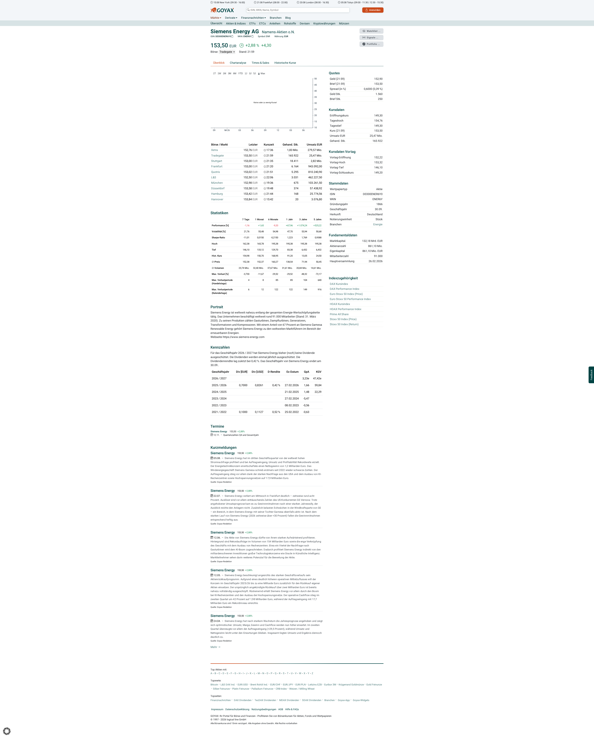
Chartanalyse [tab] (238, 62)
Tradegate (217, 155)
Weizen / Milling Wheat (301, 688)
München (217, 182)
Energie (378, 224)
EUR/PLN (300, 684)
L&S (213, 177)
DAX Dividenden (243, 700)
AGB (280, 709)
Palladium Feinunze (262, 688)
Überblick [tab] (219, 62)
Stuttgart (216, 161)
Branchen (276, 17)
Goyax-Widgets (361, 700)
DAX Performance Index (344, 289)
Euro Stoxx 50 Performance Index (350, 299)
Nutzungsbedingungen (264, 709)
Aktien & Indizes (236, 23)
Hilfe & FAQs (292, 709)
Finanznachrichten (252, 17)
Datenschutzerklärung (237, 709)
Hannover (217, 199)
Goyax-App (344, 700)
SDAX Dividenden (311, 700)
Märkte (215, 17)
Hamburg (217, 193)
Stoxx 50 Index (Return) (344, 324)
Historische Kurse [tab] (285, 62)
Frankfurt (216, 166)
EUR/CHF (275, 684)
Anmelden (375, 10)
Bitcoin (214, 684)
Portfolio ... (373, 44)
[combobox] (298, 10)
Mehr (214, 647)
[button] (7, 731)
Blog (288, 17)
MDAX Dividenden (289, 700)
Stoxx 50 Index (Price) (343, 319)
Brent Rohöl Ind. (259, 684)
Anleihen (274, 23)
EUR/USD (243, 684)
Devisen (305, 23)
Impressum (217, 709)
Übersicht (216, 23)
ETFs (252, 23)
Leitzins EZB (315, 684)
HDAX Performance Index (345, 309)
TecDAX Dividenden (265, 700)
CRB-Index (281, 688)
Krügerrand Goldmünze (351, 684)
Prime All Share (339, 314)
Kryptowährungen (324, 23)
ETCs (262, 23)
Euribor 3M (330, 684)
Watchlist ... (374, 31)
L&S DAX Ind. (228, 684)
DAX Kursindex (339, 283)
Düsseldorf (217, 188)
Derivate (230, 17)
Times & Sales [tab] (260, 62)
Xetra (214, 150)
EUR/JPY (288, 684)
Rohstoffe (290, 23)
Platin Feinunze (240, 688)
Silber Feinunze (221, 688)
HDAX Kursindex (340, 304)
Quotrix (215, 172)
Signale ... (372, 37)
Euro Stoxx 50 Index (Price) (346, 294)
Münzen (344, 23)
